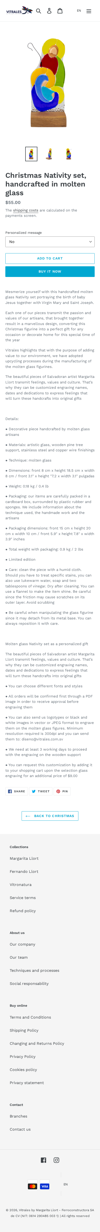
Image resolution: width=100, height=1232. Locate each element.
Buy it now (50, 271)
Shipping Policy (24, 1030)
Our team (19, 957)
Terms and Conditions (30, 1017)
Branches (18, 1116)
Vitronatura (21, 884)
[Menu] (88, 10)
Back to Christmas (53, 816)
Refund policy (23, 910)
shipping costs (25, 210)
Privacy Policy (22, 1056)
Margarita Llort (24, 858)
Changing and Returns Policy (37, 1043)
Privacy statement (27, 1082)
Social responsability (29, 983)
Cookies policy (23, 1069)
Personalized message (23, 233)
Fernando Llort (24, 871)
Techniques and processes (34, 970)
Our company (22, 944)
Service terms (23, 897)
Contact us (20, 1129)
